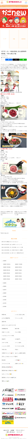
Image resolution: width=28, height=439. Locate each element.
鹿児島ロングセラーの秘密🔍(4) (9, 377)
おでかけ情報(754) (6, 318)
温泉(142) (4, 321)
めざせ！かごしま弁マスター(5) (9, 325)
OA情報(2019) (5, 328)
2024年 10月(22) (6, 267)
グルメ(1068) (18, 332)
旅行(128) (17, 328)
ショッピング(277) (6, 346)
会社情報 (12, 430)
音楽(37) (3, 339)
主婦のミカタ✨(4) (19, 363)
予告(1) (16, 349)
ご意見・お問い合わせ (10, 432)
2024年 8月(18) (6, 270)
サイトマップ (19, 432)
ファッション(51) (19, 318)
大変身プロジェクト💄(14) (8, 353)
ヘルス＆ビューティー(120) (8, 335)
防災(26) (3, 360)
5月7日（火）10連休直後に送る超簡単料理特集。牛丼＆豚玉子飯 (11, 6)
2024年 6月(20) (6, 273)
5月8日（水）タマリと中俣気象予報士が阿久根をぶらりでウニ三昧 (21, 213)
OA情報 (4, 57)
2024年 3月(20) (18, 276)
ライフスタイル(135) (19, 346)
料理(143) (4, 314)
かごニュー (5, 5)
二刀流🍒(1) (17, 360)
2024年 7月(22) (18, 270)
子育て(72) (4, 349)
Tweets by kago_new (4, 233)
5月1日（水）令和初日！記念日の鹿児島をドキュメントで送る (7, 213)
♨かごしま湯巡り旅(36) (20, 353)
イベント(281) (18, 342)
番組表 (2, 2)
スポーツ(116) (5, 342)
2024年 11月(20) (18, 264)
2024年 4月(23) (6, 276)
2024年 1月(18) (18, 279)
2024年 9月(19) (18, 267)
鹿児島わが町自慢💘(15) (7, 367)
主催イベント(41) (5, 332)
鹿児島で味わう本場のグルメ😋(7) (9, 370)
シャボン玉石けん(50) (19, 314)
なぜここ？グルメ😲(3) (7, 374)
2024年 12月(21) (6, 264)
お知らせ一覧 (6, 430)
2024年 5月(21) (18, 273)
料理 (7, 57)
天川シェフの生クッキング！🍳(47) (9, 356)
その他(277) (17, 339)
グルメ (10, 57)
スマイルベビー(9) (6, 363)
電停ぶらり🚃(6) (5, 381)
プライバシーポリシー (20, 430)
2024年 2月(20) (6, 279)
